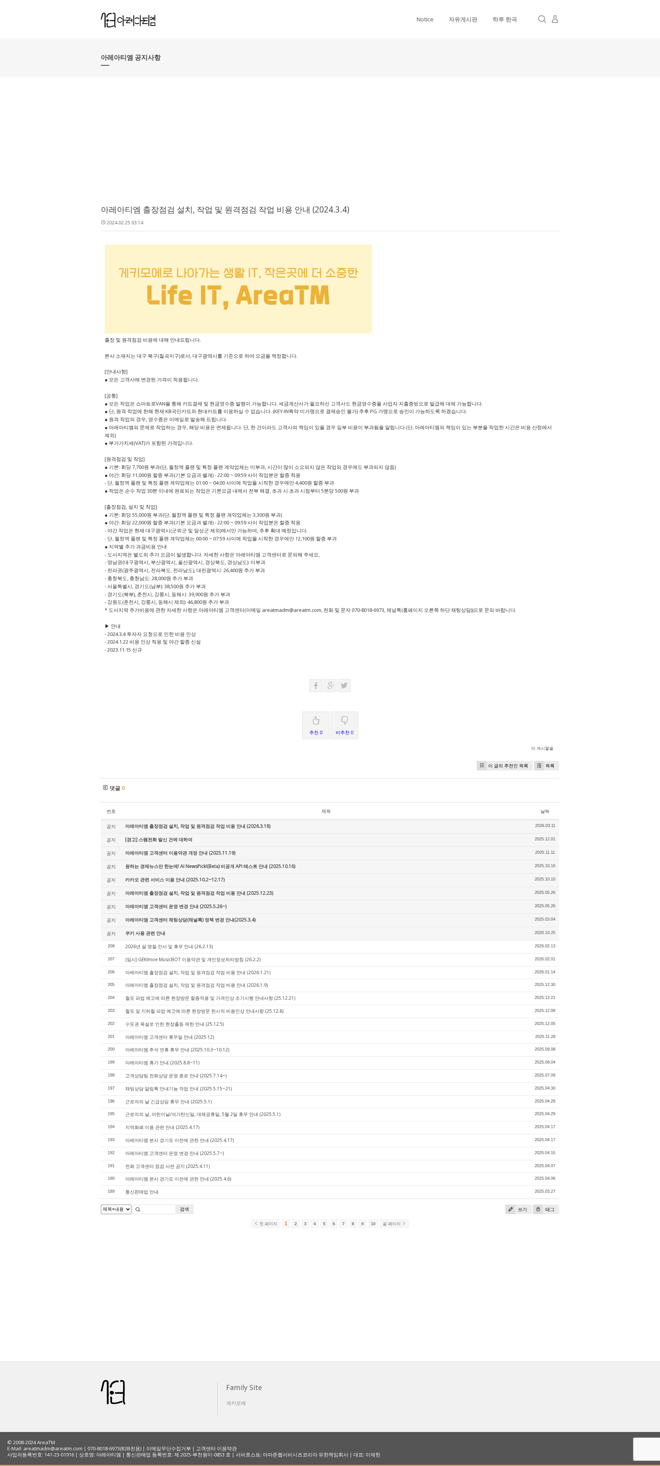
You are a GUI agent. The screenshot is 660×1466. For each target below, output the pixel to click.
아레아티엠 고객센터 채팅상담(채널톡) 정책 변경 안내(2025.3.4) (190, 919)
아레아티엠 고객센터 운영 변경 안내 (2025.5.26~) (175, 906)
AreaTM (46, 1442)
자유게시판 (463, 19)
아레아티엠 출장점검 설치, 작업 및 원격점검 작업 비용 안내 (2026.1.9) (196, 985)
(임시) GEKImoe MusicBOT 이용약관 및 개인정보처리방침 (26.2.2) (192, 959)
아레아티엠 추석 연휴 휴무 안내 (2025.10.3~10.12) (177, 1049)
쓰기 (522, 1209)
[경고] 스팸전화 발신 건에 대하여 (158, 839)
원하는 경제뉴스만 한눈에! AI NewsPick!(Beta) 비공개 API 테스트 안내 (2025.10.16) (210, 866)
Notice (425, 19)
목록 (550, 765)
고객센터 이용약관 (216, 1448)
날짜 (545, 811)
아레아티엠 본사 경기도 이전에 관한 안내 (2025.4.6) (178, 1179)
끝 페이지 (392, 1223)
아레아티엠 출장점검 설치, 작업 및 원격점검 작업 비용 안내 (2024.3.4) (225, 209)
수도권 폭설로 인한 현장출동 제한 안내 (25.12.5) (174, 1024)
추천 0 (315, 732)
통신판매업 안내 (142, 1192)
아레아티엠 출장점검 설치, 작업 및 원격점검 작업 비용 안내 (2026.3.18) (197, 826)
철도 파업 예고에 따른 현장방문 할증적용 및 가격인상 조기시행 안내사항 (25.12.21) (210, 998)
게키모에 (236, 1403)
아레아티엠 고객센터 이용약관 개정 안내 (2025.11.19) (180, 853)
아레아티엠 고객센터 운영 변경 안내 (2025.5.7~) (174, 1153)
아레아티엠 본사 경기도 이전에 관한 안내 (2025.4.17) (179, 1140)
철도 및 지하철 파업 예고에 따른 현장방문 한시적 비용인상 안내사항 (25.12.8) (204, 1011)
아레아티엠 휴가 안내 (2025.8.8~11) (162, 1062)
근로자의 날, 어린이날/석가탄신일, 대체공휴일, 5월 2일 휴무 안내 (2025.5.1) (202, 1114)
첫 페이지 (267, 1223)
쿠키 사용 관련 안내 (145, 933)
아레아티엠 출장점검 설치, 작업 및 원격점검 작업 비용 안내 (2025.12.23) (199, 893)
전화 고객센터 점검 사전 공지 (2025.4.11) (167, 1166)
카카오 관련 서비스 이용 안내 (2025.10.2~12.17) (175, 879)
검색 (184, 1209)
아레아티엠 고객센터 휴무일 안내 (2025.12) (169, 1037)
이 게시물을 (542, 748)
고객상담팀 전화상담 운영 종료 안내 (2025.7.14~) (175, 1075)
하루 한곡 (505, 19)
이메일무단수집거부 (168, 1448)
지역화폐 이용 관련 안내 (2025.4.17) (162, 1127)
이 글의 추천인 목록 (508, 765)
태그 (549, 1209)
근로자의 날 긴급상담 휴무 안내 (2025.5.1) (168, 1101)
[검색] (542, 19)
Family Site (244, 1387)
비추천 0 (344, 732)
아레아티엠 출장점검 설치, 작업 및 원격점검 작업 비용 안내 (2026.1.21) (197, 972)
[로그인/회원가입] (555, 19)
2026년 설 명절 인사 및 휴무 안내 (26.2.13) (169, 946)
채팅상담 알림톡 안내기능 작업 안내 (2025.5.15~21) (178, 1088)
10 (373, 1223)
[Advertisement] (330, 145)
